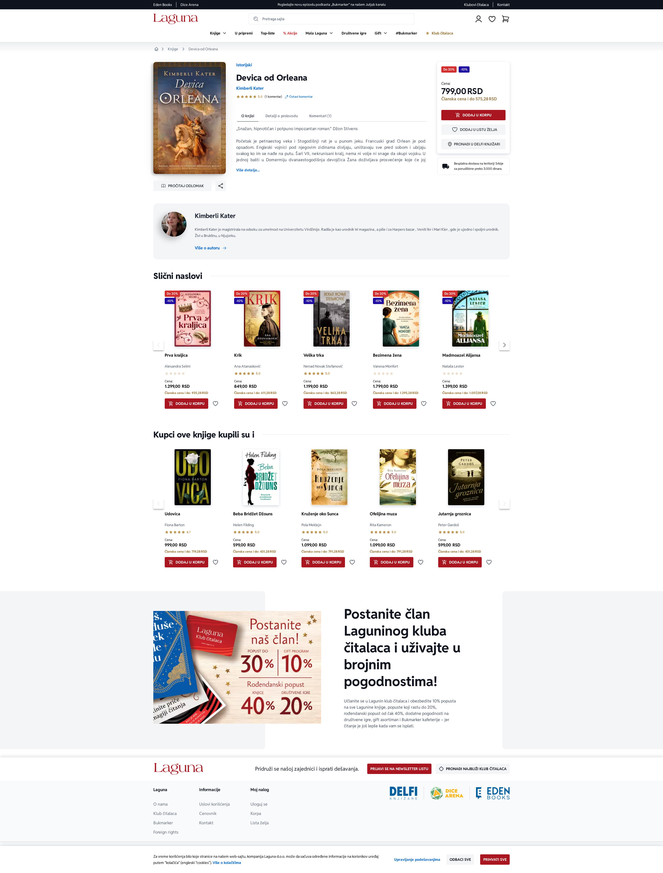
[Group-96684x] (493, 793)
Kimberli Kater (250, 88)
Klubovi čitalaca (476, 4)
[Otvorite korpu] (505, 19)
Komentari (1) (320, 116)
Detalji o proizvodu (281, 116)
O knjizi (247, 116)
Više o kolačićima (227, 862)
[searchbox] (331, 18)
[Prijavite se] (478, 19)
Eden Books (162, 4)
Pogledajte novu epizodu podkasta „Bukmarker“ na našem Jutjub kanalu (332, 4)
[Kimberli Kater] (174, 224)
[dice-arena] (446, 793)
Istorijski (244, 65)
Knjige (173, 49)
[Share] (220, 186)
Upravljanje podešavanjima (417, 859)
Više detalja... (248, 170)
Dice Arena (189, 4)
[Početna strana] (177, 19)
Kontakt (503, 4)
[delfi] (404, 793)
